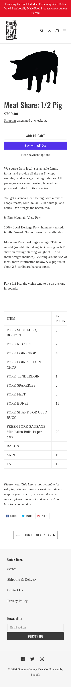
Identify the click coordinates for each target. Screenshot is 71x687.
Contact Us (15, 590)
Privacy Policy (17, 601)
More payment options (35, 154)
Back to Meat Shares (38, 535)
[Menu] (65, 30)
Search (12, 569)
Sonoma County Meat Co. (33, 669)
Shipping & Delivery (22, 579)
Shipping (10, 120)
